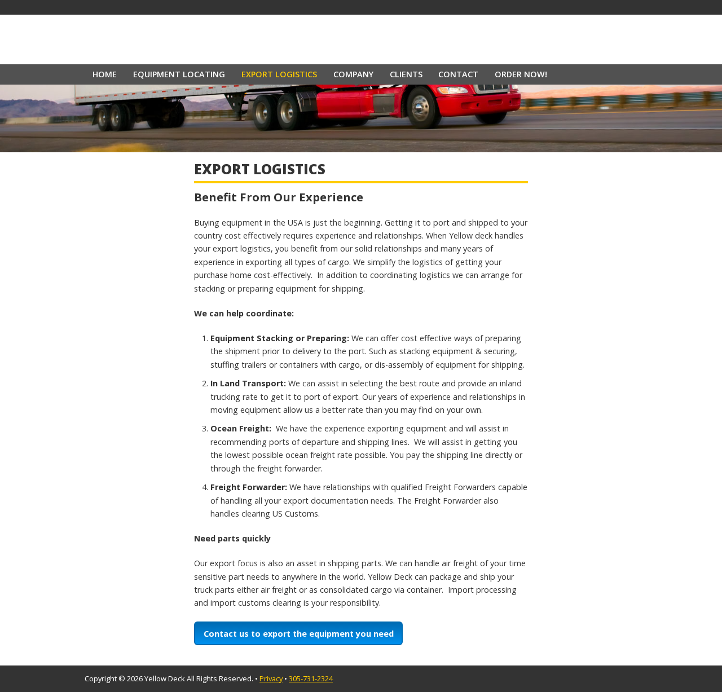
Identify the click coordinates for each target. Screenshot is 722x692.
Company (353, 74)
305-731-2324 (311, 678)
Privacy (271, 678)
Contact (458, 74)
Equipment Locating (179, 74)
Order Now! (521, 74)
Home (105, 74)
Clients (406, 74)
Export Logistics (279, 74)
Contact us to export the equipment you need (299, 633)
